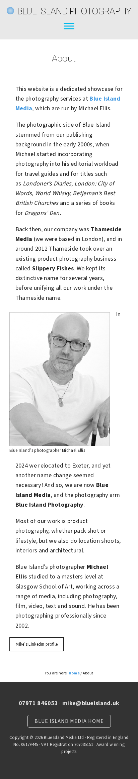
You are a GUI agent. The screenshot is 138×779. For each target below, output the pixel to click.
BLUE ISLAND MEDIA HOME (69, 721)
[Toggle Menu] (69, 26)
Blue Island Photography (74, 11)
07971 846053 (38, 703)
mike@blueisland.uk (90, 703)
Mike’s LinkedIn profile (37, 644)
